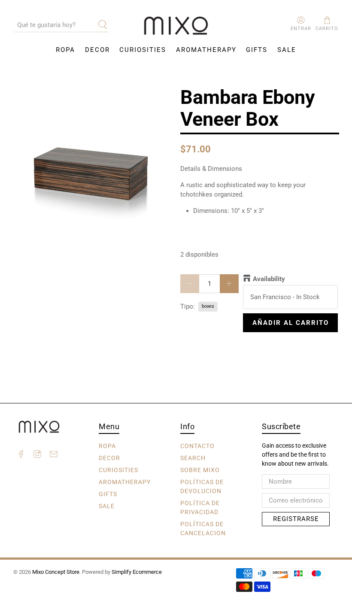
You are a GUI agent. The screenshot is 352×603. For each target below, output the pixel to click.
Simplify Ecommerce (137, 572)
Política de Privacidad (200, 507)
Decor (97, 50)
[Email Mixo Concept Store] (54, 455)
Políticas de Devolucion (202, 486)
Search (193, 457)
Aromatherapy (206, 50)
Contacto (197, 445)
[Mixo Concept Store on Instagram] (37, 455)
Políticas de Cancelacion (203, 528)
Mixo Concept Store (55, 572)
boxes (208, 306)
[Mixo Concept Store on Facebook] (21, 455)
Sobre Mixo (200, 469)
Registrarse (296, 519)
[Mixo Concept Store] (176, 26)
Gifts (256, 50)
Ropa (65, 50)
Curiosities (142, 50)
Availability (269, 279)
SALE (286, 50)
